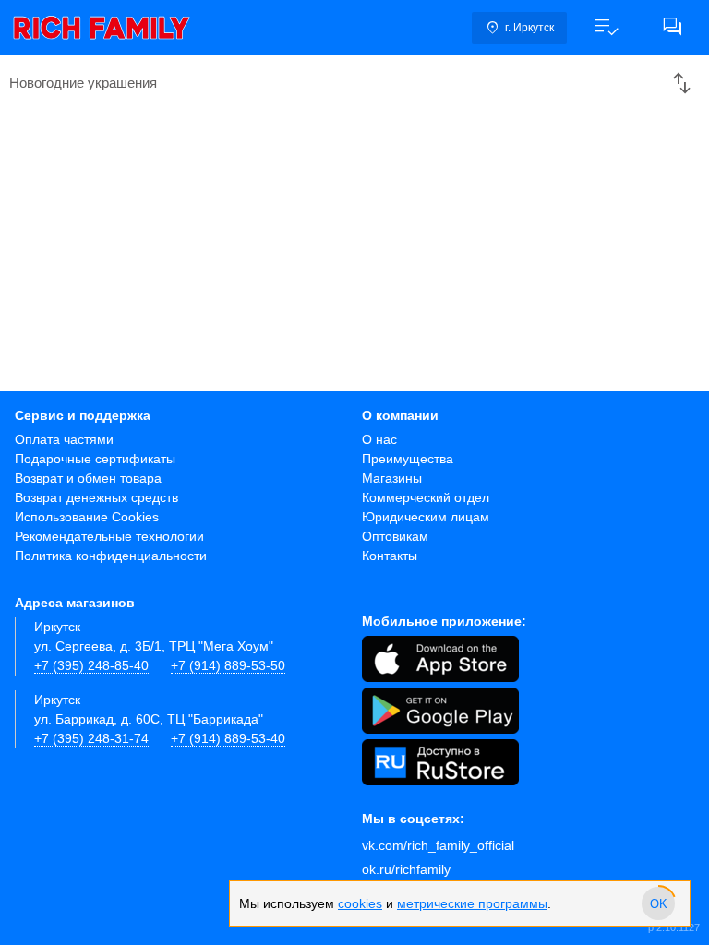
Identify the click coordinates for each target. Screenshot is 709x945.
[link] (101, 28)
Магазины (392, 478)
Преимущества (407, 458)
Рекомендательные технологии (109, 536)
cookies (360, 903)
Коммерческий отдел (425, 497)
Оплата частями (64, 439)
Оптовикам (395, 536)
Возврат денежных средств (96, 497)
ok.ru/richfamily (406, 869)
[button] (605, 27)
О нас (379, 439)
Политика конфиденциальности (111, 555)
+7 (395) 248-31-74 (91, 738)
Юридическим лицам (425, 516)
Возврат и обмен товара (88, 478)
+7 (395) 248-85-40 (91, 665)
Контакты (389, 555)
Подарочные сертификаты (95, 458)
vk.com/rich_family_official (438, 845)
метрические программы (472, 903)
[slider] (658, 903)
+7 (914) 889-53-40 (228, 738)
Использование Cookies (87, 516)
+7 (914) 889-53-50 (228, 665)
